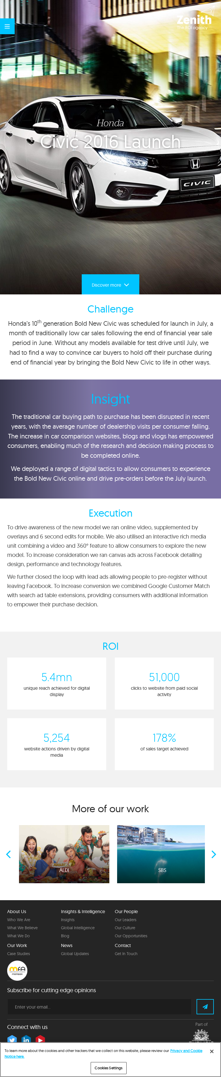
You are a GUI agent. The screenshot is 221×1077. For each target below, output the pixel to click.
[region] (110, 1059)
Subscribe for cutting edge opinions (51, 990)
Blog (65, 935)
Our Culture (125, 927)
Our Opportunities (131, 935)
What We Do (18, 935)
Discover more (107, 285)
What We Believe (22, 927)
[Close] (211, 1051)
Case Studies (18, 953)
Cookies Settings (108, 1067)
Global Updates (75, 953)
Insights (68, 919)
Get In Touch (126, 953)
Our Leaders (125, 919)
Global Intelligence (78, 927)
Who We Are (18, 919)
